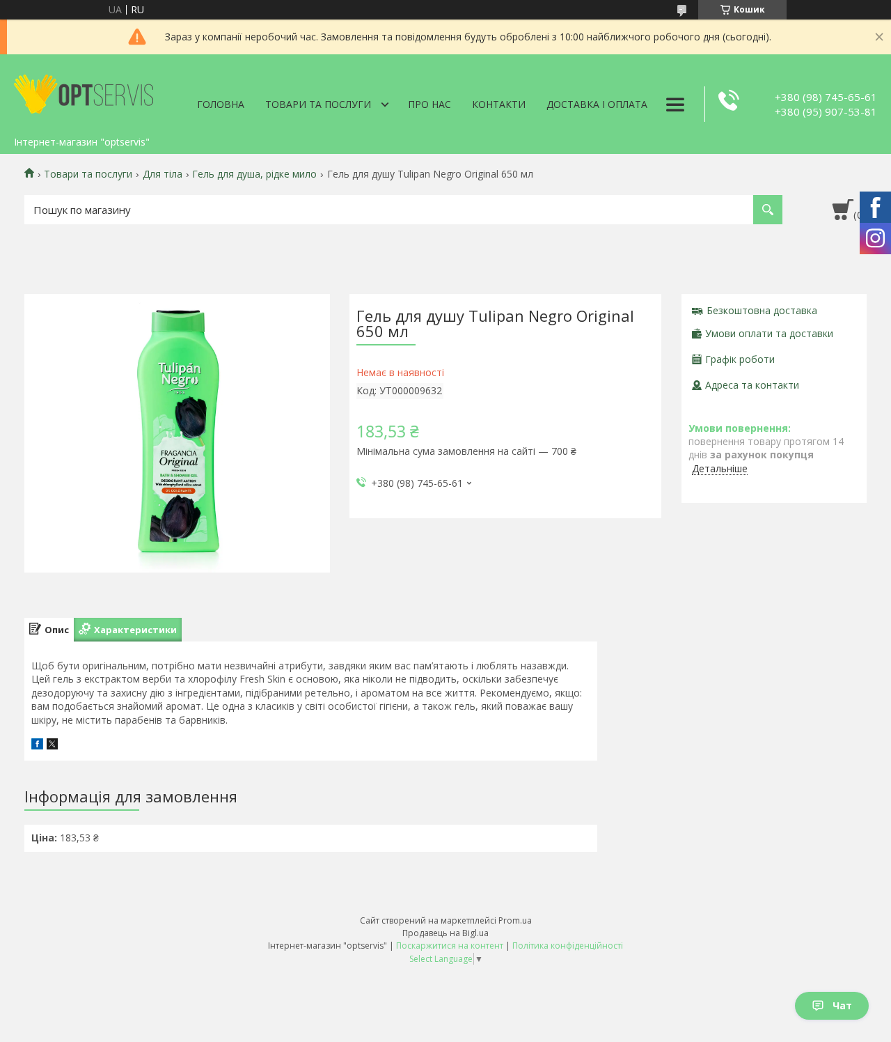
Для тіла (162, 174)
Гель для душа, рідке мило (254, 174)
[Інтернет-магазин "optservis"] (83, 92)
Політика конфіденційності (567, 945)
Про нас (429, 104)
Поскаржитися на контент (449, 945)
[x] (52, 745)
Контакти (499, 104)
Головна (220, 104)
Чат (842, 1005)
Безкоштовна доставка (762, 310)
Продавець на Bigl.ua (445, 933)
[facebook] (37, 745)
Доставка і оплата (596, 104)
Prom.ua (515, 920)
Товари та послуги (318, 104)
